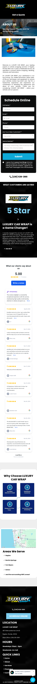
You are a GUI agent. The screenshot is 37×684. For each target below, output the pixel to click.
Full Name (6, 105)
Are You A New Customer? (12, 132)
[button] (35, 6)
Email (5, 114)
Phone (5, 123)
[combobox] (18, 136)
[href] (18, 538)
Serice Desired (8, 141)
